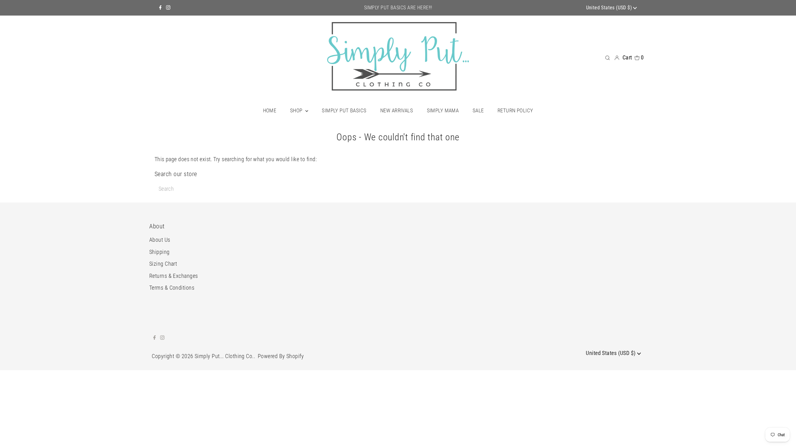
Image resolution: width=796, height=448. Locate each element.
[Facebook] (160, 7)
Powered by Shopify (281, 356)
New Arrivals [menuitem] (396, 110)
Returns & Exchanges (173, 276)
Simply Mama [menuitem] (443, 110)
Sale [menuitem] (478, 110)
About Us (159, 239)
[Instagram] (168, 7)
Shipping (159, 252)
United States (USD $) (609, 8)
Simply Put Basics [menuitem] (344, 110)
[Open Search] (608, 57)
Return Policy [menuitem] (515, 110)
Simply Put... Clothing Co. (224, 356)
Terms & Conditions (171, 287)
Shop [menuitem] (297, 110)
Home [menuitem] (269, 110)
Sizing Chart (163, 263)
